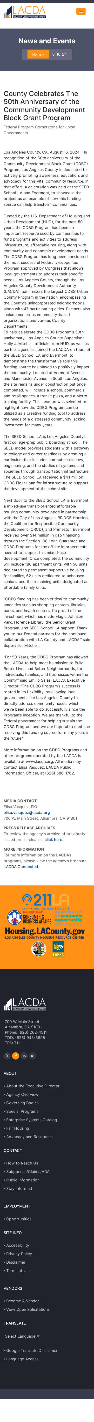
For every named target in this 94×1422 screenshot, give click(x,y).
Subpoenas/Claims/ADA (28, 1171)
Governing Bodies (22, 1102)
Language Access (22, 1358)
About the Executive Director (33, 1085)
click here (53, 839)
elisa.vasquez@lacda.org (27, 812)
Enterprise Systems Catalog (31, 1119)
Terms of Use (18, 1270)
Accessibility (17, 1245)
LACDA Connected (21, 866)
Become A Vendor (22, 1300)
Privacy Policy (19, 1253)
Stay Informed (19, 1188)
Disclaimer (15, 1262)
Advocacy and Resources (29, 1136)
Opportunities (18, 1218)
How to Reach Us (22, 1163)
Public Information (23, 1180)
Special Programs (22, 1111)
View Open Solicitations (28, 1309)
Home (36, 54)
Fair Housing (17, 1128)
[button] (81, 11)
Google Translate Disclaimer (32, 1350)
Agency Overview (22, 1094)
